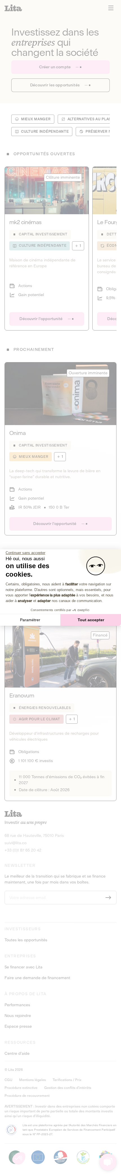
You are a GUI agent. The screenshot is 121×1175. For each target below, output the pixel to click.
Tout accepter (91, 620)
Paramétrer (30, 620)
